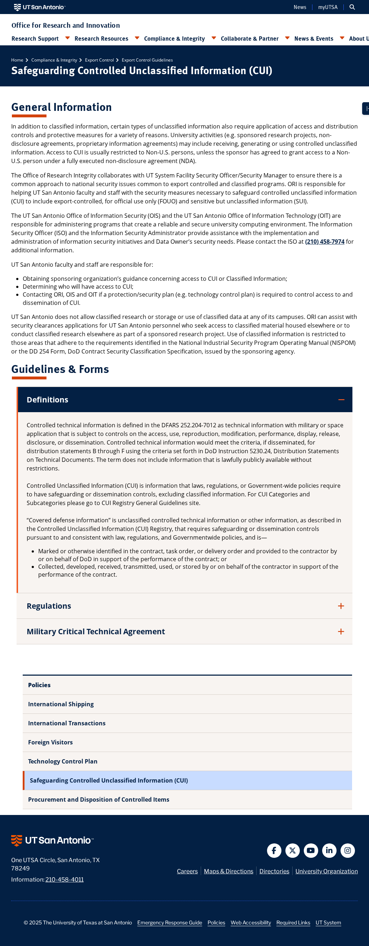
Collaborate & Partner (250, 38)
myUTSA (328, 7)
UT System (328, 922)
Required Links (293, 922)
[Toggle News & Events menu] (342, 38)
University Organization (326, 870)
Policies (216, 922)
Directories (274, 870)
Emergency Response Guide (169, 922)
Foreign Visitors (50, 742)
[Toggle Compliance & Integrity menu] (213, 38)
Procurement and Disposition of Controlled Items (98, 799)
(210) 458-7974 (324, 241)
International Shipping (61, 704)
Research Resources (101, 38)
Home (17, 60)
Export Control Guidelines (147, 60)
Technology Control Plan (63, 761)
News (300, 7)
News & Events (313, 38)
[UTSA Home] (40, 7)
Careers (187, 870)
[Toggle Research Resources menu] (137, 38)
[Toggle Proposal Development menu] (67, 38)
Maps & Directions (228, 870)
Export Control (99, 60)
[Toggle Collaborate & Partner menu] (287, 38)
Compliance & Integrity (174, 38)
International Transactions (67, 723)
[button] (352, 7)
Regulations (49, 606)
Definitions (47, 400)
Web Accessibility (251, 922)
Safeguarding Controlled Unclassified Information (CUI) (109, 780)
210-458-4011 (64, 879)
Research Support (35, 38)
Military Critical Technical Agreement (96, 631)
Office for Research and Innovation (66, 25)
